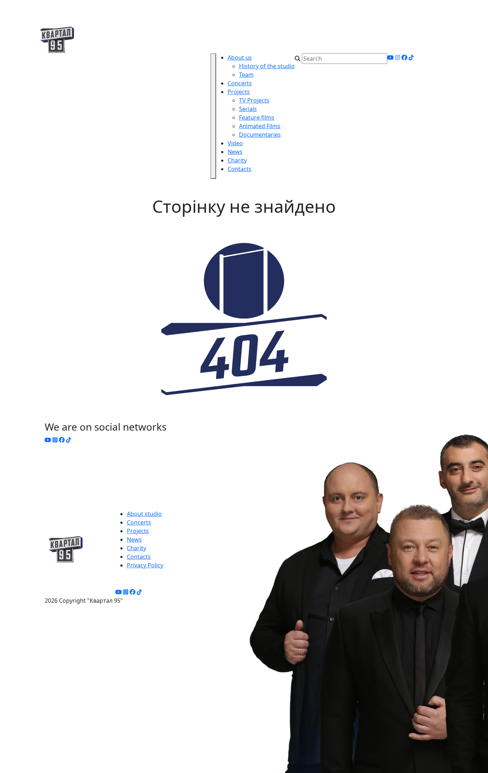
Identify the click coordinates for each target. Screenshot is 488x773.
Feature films (256, 117)
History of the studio (267, 66)
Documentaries (260, 135)
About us (240, 57)
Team (246, 75)
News (235, 152)
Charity (237, 160)
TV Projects (254, 100)
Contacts (240, 169)
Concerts (240, 83)
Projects (239, 92)
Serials (248, 109)
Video (235, 143)
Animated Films (259, 126)
